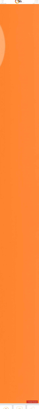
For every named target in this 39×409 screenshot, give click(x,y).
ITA (4, 3)
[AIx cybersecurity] (19, 203)
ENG (5, 3)
